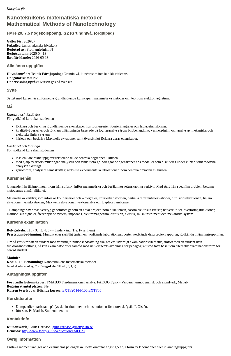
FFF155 (82, 290)
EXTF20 (68, 290)
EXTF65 (94, 290)
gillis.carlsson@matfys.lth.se (72, 327)
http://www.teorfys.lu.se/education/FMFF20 (53, 331)
